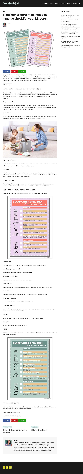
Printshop (68, 3)
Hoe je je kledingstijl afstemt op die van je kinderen (15, 431)
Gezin (51, 3)
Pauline (15, 440)
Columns (46, 3)
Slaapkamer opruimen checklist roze (11, 412)
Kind (4, 11)
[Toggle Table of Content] (9, 85)
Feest (62, 3)
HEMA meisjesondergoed (39, 430)
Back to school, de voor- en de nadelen (70, 29)
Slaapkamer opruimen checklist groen (11, 416)
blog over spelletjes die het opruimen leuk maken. (21, 109)
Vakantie (56, 3)
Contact (75, 3)
